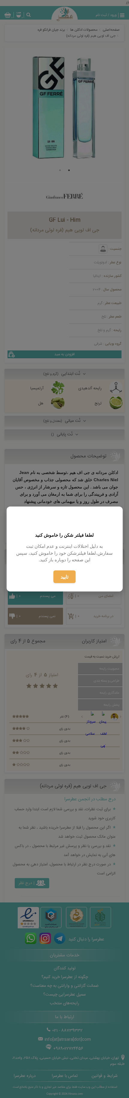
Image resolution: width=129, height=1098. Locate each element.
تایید (64, 576)
